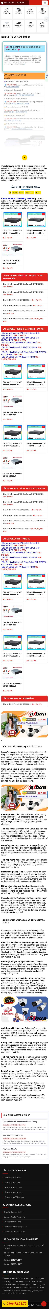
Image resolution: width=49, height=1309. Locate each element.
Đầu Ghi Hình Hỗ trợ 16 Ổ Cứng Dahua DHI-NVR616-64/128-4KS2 (24, 312)
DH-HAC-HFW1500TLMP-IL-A (22, 129)
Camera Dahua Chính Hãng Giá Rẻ (17, 198)
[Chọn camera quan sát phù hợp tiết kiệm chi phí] (46, 19)
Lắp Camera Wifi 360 (12, 1183)
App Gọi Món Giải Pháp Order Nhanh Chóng (20, 1122)
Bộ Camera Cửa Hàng (12, 1222)
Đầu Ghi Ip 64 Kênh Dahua (25, 187)
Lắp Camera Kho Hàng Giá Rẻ (15, 1227)
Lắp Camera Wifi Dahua (13, 1192)
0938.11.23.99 (16, 1260)
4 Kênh (38, 193)
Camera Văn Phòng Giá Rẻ (14, 1232)
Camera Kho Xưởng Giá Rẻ (14, 1217)
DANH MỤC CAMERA (14, 3)
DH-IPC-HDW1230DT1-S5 (25, 95)
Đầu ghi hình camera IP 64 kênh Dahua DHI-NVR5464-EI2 (36, 232)
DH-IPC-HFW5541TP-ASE (20, 103)
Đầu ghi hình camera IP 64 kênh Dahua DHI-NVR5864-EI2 (12, 232)
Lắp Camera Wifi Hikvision (14, 1197)
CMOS (15, 193)
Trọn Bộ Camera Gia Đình (14, 1212)
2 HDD (21, 193)
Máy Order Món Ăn (10, 1149)
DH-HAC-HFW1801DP (13, 120)
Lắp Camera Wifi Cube (12, 1178)
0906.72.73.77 (16, 1264)
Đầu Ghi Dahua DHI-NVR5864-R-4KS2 (22, 320)
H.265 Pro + (30, 193)
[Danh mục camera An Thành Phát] (45, 3)
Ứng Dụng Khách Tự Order (13, 1135)
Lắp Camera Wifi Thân (13, 1187)
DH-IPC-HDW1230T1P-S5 (18, 112)
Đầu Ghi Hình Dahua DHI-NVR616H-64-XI (22, 305)
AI (10, 193)
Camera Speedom (12, 87)
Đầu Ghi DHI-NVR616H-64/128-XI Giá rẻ (12, 262)
